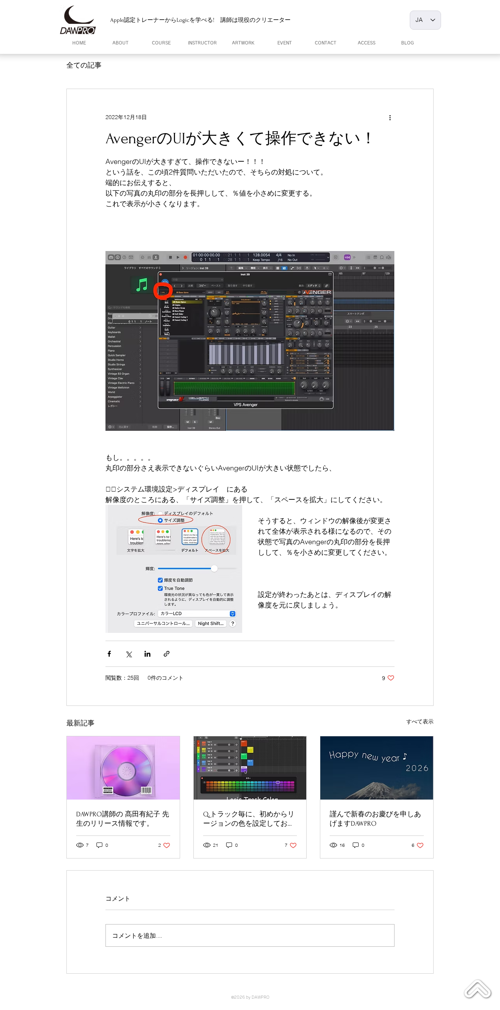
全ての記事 (84, 65)
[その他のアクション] (390, 117)
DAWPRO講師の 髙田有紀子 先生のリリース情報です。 (122, 818)
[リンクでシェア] (166, 653)
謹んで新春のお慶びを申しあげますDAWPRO (375, 818)
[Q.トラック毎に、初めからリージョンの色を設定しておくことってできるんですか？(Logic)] (250, 768)
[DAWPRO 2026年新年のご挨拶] (376, 768)
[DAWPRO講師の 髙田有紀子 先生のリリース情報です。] (123, 768)
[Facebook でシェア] (109, 653)
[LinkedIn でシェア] (147, 653)
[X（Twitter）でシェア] (128, 653)
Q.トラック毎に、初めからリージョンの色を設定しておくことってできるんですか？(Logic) (249, 819)
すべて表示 (420, 721)
